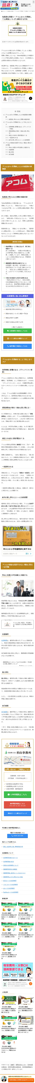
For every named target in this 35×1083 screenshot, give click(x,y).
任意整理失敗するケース (10, 857)
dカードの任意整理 (8, 888)
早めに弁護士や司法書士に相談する (19, 147)
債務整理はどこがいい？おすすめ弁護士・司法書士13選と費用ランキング (17, 663)
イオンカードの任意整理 (10, 884)
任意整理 (11, 149)
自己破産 (11, 154)
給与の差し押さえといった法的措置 (19, 140)
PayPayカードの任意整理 (10, 892)
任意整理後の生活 (8, 861)
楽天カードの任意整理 (9, 880)
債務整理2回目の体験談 (10, 869)
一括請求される (13, 137)
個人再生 (11, 152)
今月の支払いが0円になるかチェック (20, 1080)
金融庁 (12, 1064)
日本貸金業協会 (26, 1067)
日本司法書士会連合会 (14, 1067)
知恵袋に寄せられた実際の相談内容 (19, 119)
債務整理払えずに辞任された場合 (13, 877)
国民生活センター (21, 1064)
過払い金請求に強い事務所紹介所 (13, 846)
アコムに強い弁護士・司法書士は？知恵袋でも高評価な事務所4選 (22, 624)
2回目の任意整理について (10, 865)
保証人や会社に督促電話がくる (18, 135)
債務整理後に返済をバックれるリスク (14, 873)
